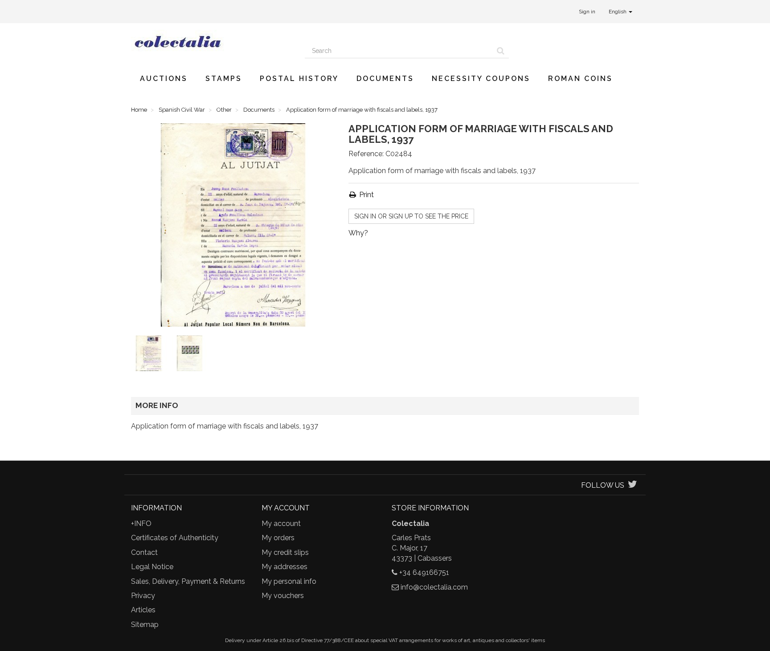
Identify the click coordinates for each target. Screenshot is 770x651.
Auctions (164, 78)
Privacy (143, 595)
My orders (278, 538)
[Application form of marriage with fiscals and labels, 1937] (150, 355)
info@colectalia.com (434, 587)
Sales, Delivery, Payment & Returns (188, 581)
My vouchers (283, 595)
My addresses (284, 566)
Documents (385, 78)
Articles (143, 610)
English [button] (618, 11)
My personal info (289, 581)
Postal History (299, 78)
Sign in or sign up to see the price (411, 216)
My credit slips (285, 552)
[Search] (500, 50)
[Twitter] (632, 485)
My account (281, 523)
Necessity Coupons (481, 78)
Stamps (223, 78)
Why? (358, 233)
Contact (144, 552)
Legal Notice (152, 566)
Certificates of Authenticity (174, 538)
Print (365, 194)
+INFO (141, 523)
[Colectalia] (211, 41)
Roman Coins (580, 78)
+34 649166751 (424, 572)
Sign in (587, 11)
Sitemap (145, 624)
